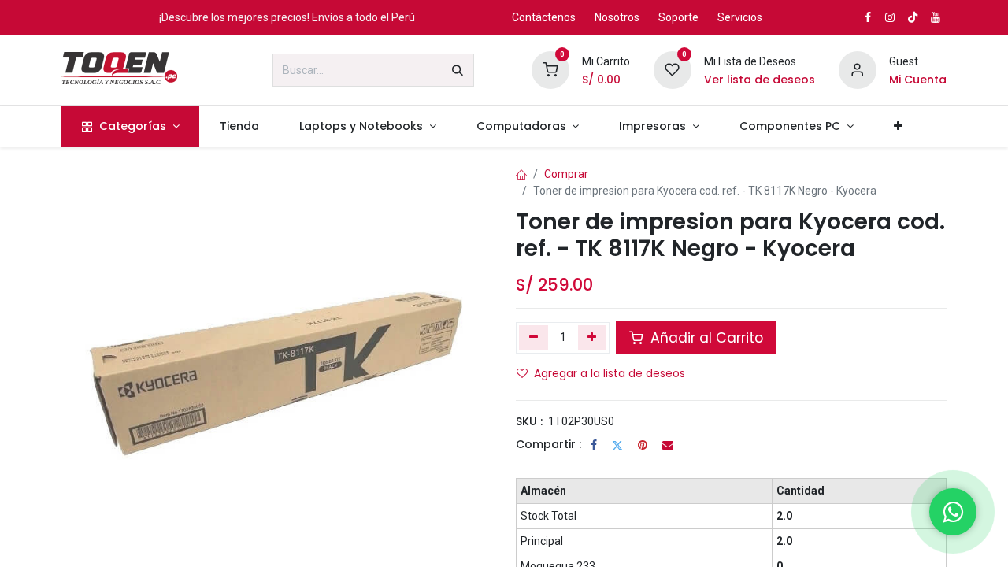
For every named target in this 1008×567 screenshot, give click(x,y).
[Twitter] (617, 444)
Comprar (566, 174)
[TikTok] (913, 17)
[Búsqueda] (457, 70)
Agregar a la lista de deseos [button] (609, 373)
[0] (550, 69)
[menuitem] (130, 126)
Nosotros (617, 17)
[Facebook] (594, 444)
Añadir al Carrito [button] (705, 337)
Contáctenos (544, 17)
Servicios (739, 17)
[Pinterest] (642, 444)
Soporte (678, 17)
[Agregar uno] (592, 337)
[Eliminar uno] (533, 337)
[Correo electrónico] (667, 444)
